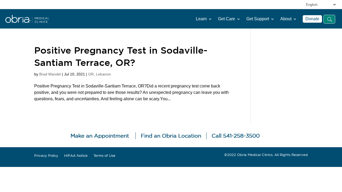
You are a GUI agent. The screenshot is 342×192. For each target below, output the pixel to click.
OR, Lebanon (99, 74)
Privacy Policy (46, 156)
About (286, 19)
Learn (201, 19)
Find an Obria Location (171, 136)
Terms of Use (104, 156)
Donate (312, 19)
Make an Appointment (100, 136)
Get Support (257, 19)
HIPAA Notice (76, 156)
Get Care (226, 19)
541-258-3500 (241, 136)
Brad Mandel (50, 74)
